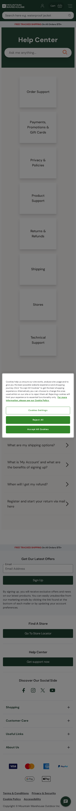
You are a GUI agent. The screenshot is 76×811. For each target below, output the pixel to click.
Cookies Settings (37, 410)
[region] (38, 405)
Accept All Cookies (38, 429)
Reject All (38, 420)
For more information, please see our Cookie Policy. (36, 399)
